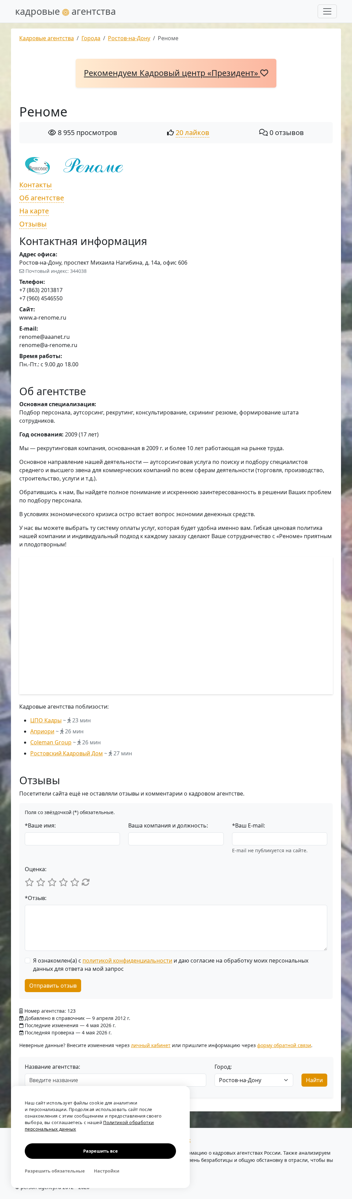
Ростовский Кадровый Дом (66, 753)
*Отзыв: (35, 898)
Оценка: (35, 869)
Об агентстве (41, 197)
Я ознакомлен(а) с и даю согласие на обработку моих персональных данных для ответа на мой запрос (170, 965)
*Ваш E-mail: (248, 825)
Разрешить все (100, 1151)
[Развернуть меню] (327, 11)
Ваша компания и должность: (168, 825)
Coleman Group (51, 742)
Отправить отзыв (53, 985)
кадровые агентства (65, 11)
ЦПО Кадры (46, 720)
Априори (42, 731)
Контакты (35, 184)
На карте (34, 210)
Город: (223, 1066)
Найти (314, 1080)
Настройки (106, 1171)
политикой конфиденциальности (127, 960)
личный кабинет (150, 1045)
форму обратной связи (284, 1045)
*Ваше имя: (40, 825)
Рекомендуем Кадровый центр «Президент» (172, 72)
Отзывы (33, 224)
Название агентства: (52, 1066)
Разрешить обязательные (55, 1171)
